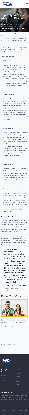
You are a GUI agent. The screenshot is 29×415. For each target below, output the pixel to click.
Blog (17, 387)
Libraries (3, 380)
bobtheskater (11, 327)
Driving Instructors (6, 378)
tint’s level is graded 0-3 (18, 108)
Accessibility (19, 373)
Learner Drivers (5, 375)
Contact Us (18, 376)
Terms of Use (19, 379)
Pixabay (21, 327)
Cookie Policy (19, 384)
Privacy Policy (19, 381)
